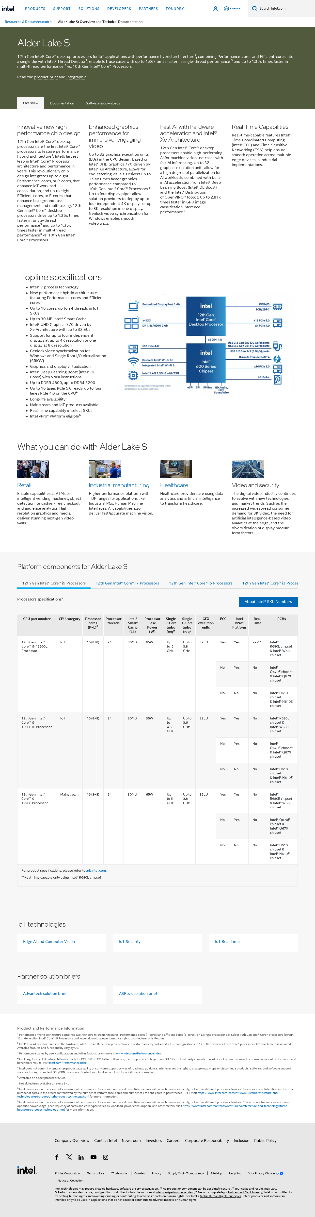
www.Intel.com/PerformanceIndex (138, 1053)
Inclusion (241, 1140)
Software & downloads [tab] (103, 103)
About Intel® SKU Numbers (268, 601)
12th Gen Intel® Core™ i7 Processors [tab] (127, 583)
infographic (76, 77)
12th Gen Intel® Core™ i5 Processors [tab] (200, 583)
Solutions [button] (89, 8)
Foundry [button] (175, 8)
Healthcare (174, 485)
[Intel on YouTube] (93, 1158)
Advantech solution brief (44, 993)
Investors (154, 1140)
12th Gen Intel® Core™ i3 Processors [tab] (274, 583)
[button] (157, 184)
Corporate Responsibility (207, 1140)
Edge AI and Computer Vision (49, 941)
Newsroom (131, 1140)
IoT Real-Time (227, 941)
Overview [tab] (30, 103)
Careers (173, 1140)
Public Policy (265, 1140)
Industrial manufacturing (119, 485)
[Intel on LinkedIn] (81, 1158)
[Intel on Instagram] (105, 1158)
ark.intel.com (96, 870)
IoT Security (130, 941)
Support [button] (62, 8)
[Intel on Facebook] (57, 1158)
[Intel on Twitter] (69, 1158)
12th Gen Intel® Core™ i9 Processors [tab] (54, 583)
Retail (24, 485)
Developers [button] (119, 8)
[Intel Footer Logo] (27, 1169)
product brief (46, 77)
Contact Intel (105, 1140)
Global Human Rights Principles (220, 1196)
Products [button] (35, 8)
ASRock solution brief (138, 993)
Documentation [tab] (62, 103)
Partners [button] (148, 8)
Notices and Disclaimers (244, 1192)
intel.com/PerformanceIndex (68, 1063)
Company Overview (72, 1140)
